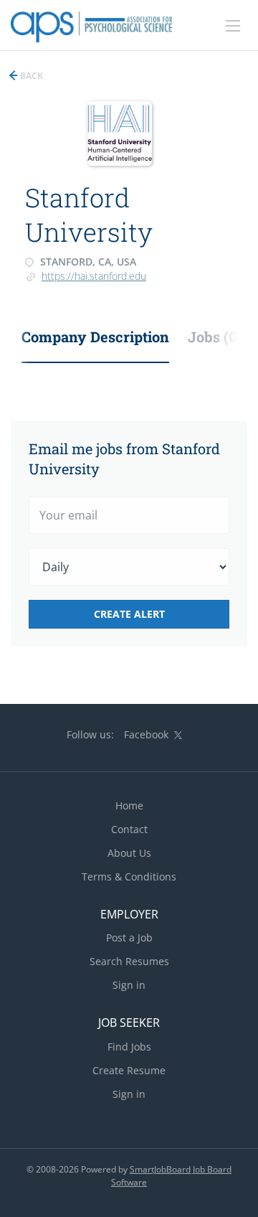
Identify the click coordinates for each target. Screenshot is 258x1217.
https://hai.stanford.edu (94, 276)
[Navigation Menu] (233, 26)
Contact (129, 829)
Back (30, 76)
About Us (129, 853)
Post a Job (129, 937)
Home (129, 805)
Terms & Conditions (129, 876)
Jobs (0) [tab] (215, 336)
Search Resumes (129, 961)
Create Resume (129, 1070)
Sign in (129, 985)
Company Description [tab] (95, 336)
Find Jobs (129, 1046)
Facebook (146, 734)
